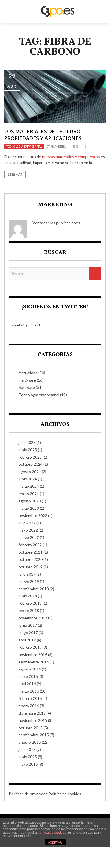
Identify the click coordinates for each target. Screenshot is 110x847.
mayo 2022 (28, 530)
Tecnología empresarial (24, 147)
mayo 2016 (28, 676)
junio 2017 (28, 625)
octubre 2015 (31, 727)
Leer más (15, 174)
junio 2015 (28, 756)
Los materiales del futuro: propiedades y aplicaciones (43, 134)
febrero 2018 (30, 603)
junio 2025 (28, 449)
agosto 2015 (30, 742)
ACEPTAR (55, 842)
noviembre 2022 (33, 515)
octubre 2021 (31, 552)
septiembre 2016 (34, 661)
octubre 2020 (31, 559)
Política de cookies (65, 793)
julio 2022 (27, 523)
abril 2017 (27, 639)
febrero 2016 (30, 698)
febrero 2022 (30, 544)
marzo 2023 (29, 508)
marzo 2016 (29, 691)
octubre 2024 (31, 464)
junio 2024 (28, 478)
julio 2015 (27, 749)
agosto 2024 (30, 471)
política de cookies (52, 833)
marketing (58, 147)
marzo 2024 (29, 486)
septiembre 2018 (34, 588)
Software (27, 387)
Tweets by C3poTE (26, 325)
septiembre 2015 (34, 734)
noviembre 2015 (33, 720)
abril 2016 (27, 683)
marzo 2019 (29, 581)
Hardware (27, 380)
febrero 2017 (30, 647)
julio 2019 (27, 574)
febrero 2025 (30, 457)
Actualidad (28, 372)
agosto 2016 (30, 669)
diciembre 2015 (32, 713)
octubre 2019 (31, 566)
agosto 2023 (30, 500)
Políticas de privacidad (28, 793)
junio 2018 (28, 595)
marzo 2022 (29, 537)
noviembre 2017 (33, 617)
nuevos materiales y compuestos (71, 156)
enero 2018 (29, 610)
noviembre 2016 (33, 654)
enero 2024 (29, 493)
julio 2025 (27, 442)
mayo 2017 (28, 632)
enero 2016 (29, 705)
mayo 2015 (28, 764)
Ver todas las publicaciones (56, 222)
